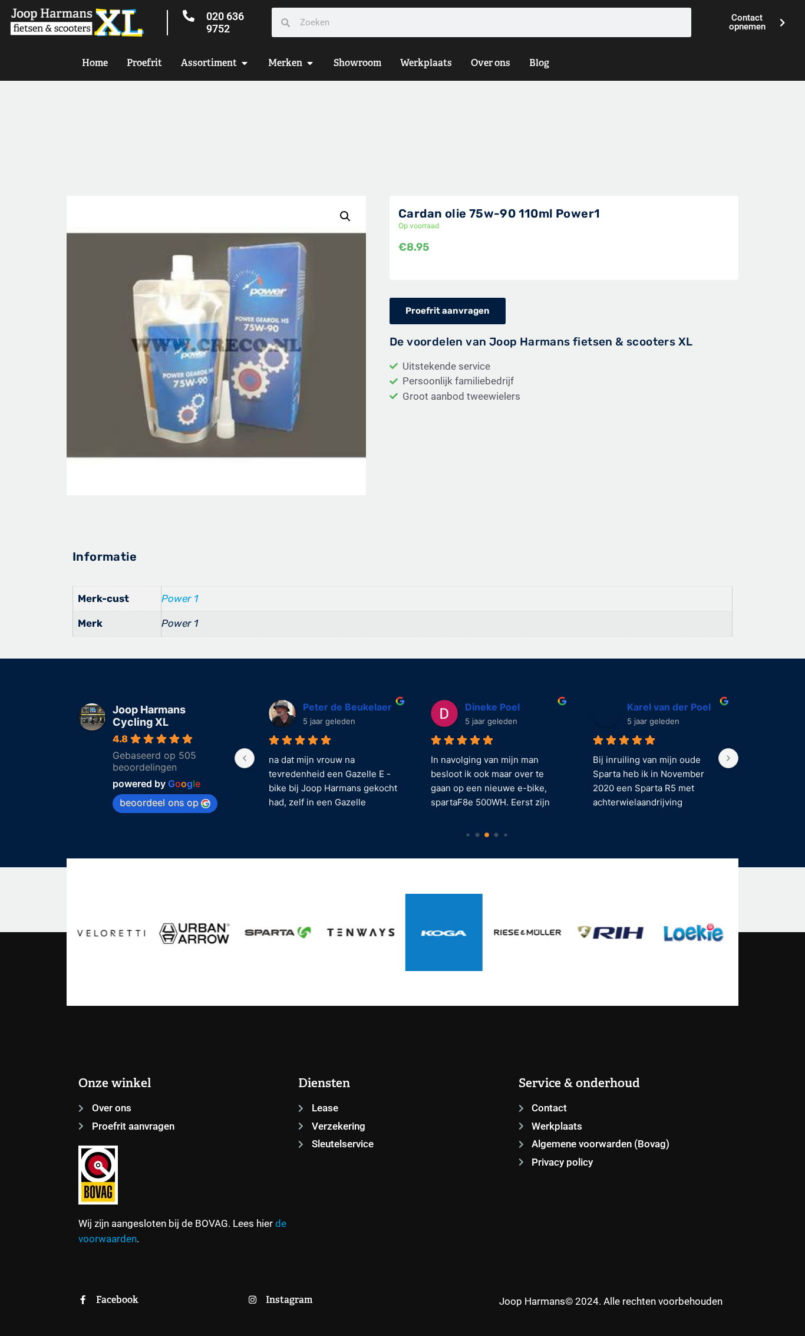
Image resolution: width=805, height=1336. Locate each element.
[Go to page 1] (477, 835)
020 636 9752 (225, 22)
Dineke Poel (481, 707)
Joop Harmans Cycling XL (149, 715)
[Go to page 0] (467, 835)
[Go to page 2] (486, 834)
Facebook (117, 1300)
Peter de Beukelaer (336, 707)
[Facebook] (82, 1299)
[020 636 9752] (188, 16)
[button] (345, 216)
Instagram (289, 1300)
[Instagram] (252, 1299)
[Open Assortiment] (244, 63)
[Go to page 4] (505, 835)
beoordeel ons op (159, 802)
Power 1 (179, 598)
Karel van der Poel (658, 707)
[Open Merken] (310, 63)
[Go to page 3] (496, 835)
